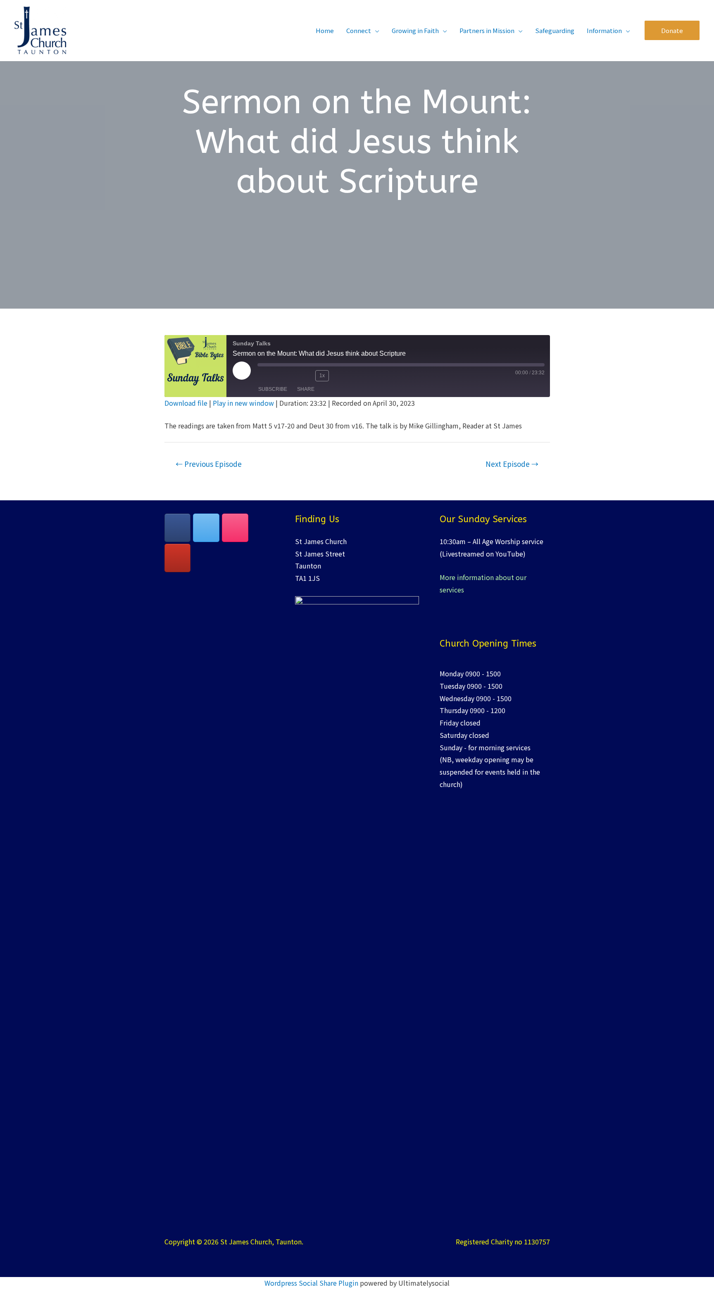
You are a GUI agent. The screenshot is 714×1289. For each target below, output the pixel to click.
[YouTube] (177, 558)
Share (305, 389)
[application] (375, 30)
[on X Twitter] (206, 528)
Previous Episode (209, 464)
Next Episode (512, 464)
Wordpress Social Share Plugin (312, 1283)
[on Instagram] (235, 528)
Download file (185, 403)
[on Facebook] (177, 528)
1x (322, 375)
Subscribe (272, 389)
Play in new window (243, 403)
